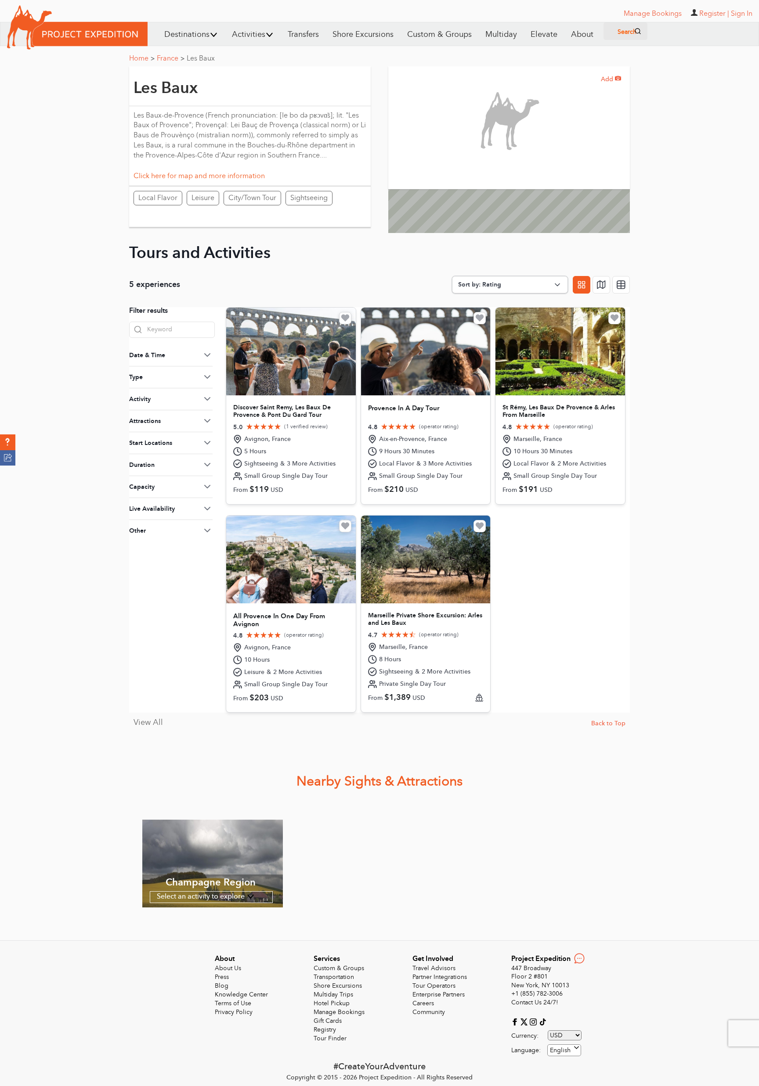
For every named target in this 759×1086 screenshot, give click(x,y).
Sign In (741, 13)
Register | (714, 13)
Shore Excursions (363, 34)
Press (222, 977)
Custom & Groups (439, 34)
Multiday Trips (333, 994)
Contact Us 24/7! (534, 1002)
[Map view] (601, 285)
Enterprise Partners (438, 994)
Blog (221, 986)
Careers (423, 1003)
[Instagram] (534, 1021)
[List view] (621, 285)
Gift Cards (328, 1021)
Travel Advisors (433, 968)
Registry (325, 1029)
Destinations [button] (187, 34)
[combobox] (564, 1050)
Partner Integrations (439, 977)
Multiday (501, 34)
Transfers (303, 34)
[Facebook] (515, 1021)
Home (142, 58)
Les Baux (201, 58)
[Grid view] (581, 285)
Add (611, 79)
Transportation (334, 977)
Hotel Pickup (332, 1003)
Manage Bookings (339, 1012)
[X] (525, 1021)
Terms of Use (233, 1003)
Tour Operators (433, 986)
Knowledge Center (241, 994)
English (560, 1050)
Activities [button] (248, 34)
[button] (7, 442)
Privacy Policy (234, 1012)
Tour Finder (330, 1038)
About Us (228, 968)
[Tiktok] (542, 1021)
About (582, 34)
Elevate (544, 34)
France (170, 58)
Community (428, 1012)
